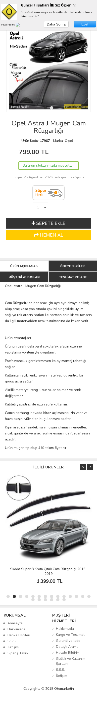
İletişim (13, 647)
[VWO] (21, 25)
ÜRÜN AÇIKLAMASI (24, 266)
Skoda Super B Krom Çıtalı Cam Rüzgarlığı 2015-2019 (48, 571)
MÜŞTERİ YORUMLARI (24, 277)
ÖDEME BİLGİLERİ (72, 266)
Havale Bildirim (68, 652)
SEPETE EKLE (50, 223)
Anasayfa (15, 623)
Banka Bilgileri (18, 635)
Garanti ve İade (68, 640)
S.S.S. (11, 641)
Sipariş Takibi (18, 653)
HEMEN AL (51, 235)
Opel (69, 140)
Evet (84, 24)
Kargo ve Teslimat (70, 634)
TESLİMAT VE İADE (73, 277)
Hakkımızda (16, 629)
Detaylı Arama (67, 646)
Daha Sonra (56, 24)
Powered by (8, 24)
